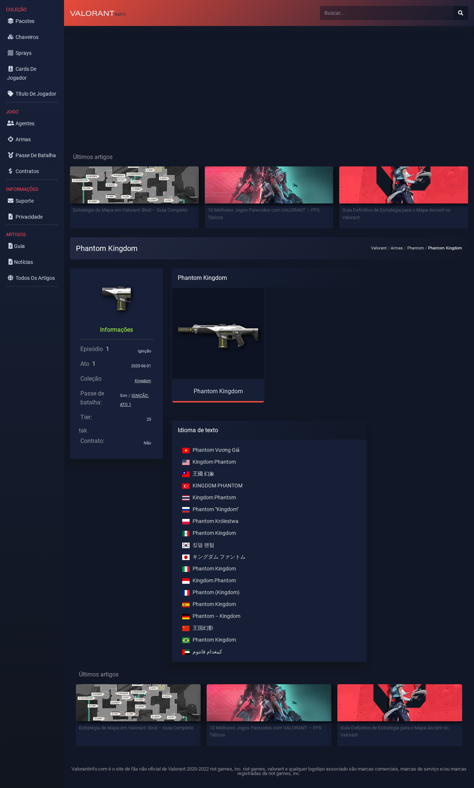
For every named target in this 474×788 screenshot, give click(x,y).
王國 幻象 (203, 474)
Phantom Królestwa (215, 521)
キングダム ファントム (219, 557)
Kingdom (143, 380)
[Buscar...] (460, 13)
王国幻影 (203, 628)
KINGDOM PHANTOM (218, 486)
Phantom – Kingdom (216, 616)
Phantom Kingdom (214, 533)
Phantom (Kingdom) (216, 592)
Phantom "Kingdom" (215, 509)
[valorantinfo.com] (97, 13)
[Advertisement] (269, 84)
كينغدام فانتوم (207, 652)
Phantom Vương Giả (216, 450)
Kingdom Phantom (214, 462)
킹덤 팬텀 (203, 545)
